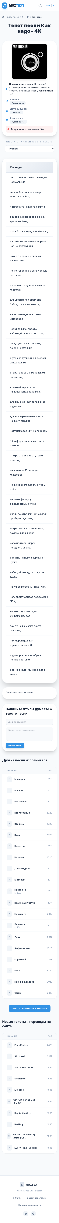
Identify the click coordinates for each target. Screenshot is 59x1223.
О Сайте (17, 1198)
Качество (19, 846)
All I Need (19, 1056)
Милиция (19, 779)
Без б (17, 970)
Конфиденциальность (29, 1205)
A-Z (55, 5)
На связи (19, 857)
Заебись (19, 823)
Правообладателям (36, 1198)
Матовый (19, 879)
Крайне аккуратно (24, 902)
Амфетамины (22, 948)
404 (18, 927)
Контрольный (22, 812)
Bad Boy (18, 1124)
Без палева (20, 801)
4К (28, 17)
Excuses (19, 1089)
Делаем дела (22, 868)
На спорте (20, 914)
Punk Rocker (21, 1045)
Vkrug (17, 993)
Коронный (20, 959)
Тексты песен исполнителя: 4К (29, 1008)
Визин (17, 835)
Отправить (15, 745)
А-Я (48, 5)
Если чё (18, 790)
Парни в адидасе (24, 981)
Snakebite (20, 1078)
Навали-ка (20, 889)
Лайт (17, 937)
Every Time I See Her (25, 1147)
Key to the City (22, 1113)
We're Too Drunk (23, 1067)
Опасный (19, 924)
